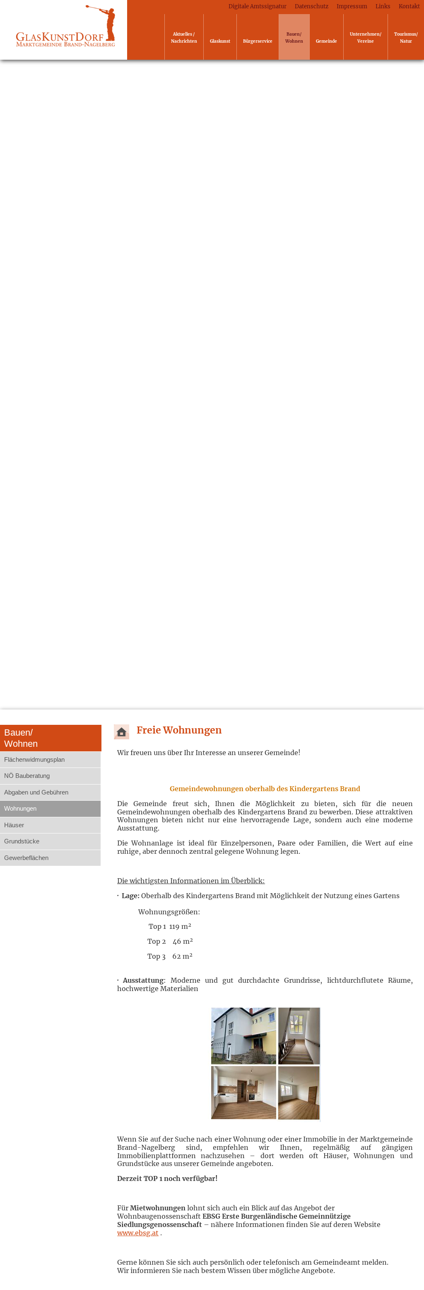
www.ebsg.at (138, 1233)
